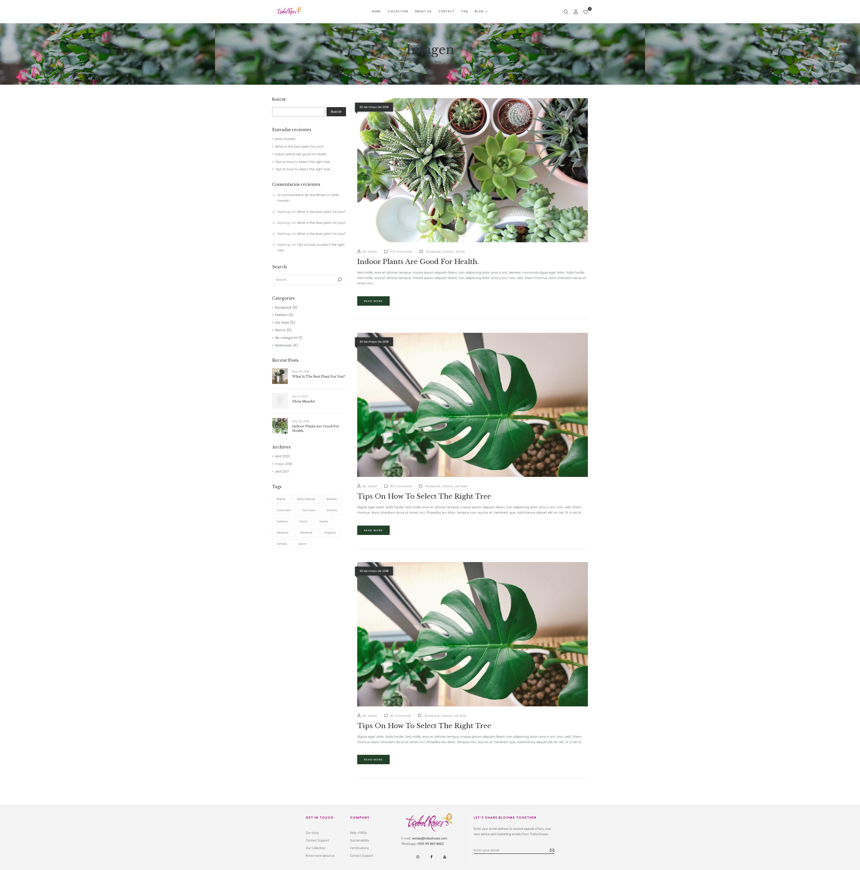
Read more (373, 301)
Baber (281, 499)
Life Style (282, 322)
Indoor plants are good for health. (301, 154)
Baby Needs (306, 499)
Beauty (332, 499)
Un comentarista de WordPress (301, 195)
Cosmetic (284, 510)
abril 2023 (282, 456)
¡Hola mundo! (285, 139)
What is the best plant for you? (299, 146)
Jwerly (323, 521)
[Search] (339, 280)
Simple (282, 544)
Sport (302, 544)
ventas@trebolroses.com (429, 838)
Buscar (279, 99)
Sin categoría (286, 337)
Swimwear (283, 345)
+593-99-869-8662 (430, 844)
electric (332, 510)
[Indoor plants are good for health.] (472, 100)
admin (372, 251)
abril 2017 (282, 471)
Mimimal (306, 532)
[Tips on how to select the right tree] (472, 335)
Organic (330, 532)
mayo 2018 (283, 464)
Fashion (281, 315)
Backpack (283, 307)
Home (423, 62)
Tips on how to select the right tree (302, 162)
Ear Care (309, 510)
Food (303, 521)
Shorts (280, 330)
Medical (282, 532)
